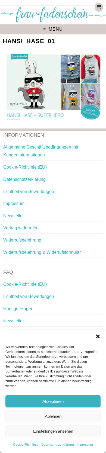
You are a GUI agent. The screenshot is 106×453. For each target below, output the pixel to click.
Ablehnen (53, 416)
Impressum (85, 444)
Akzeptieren (53, 401)
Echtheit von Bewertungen (28, 191)
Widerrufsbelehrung (22, 240)
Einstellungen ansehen (53, 431)
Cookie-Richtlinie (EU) (25, 167)
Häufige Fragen (18, 308)
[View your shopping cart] (99, 7)
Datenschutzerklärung (57, 444)
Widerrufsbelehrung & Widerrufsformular (42, 252)
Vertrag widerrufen (21, 228)
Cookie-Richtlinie (26, 444)
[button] (98, 336)
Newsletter (13, 215)
